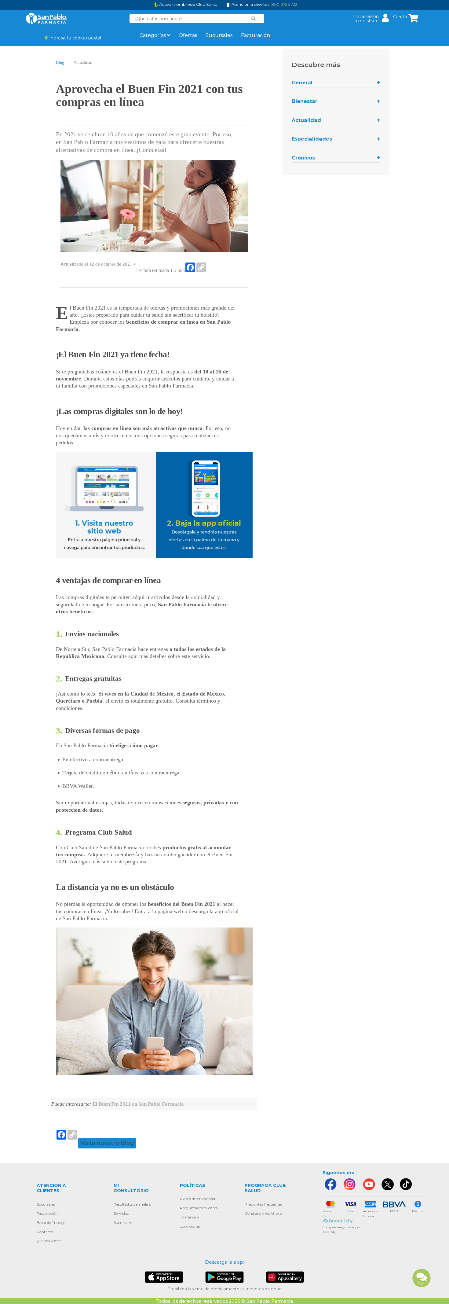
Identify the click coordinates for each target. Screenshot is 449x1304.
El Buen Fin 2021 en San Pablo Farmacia (138, 1104)
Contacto (45, 1231)
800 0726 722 (284, 4)
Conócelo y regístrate (263, 1213)
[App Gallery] (285, 1276)
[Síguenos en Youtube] (368, 1184)
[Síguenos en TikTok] (406, 1184)
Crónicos (303, 158)
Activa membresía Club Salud (188, 4)
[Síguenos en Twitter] (387, 1184)
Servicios (121, 1213)
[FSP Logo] (46, 18)
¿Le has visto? (49, 1241)
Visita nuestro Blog (107, 1143)
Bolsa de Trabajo (51, 1222)
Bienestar (304, 101)
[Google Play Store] (224, 1276)
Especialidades (312, 139)
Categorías (153, 35)
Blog (60, 62)
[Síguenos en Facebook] (330, 1184)
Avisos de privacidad (197, 1198)
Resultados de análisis (132, 1204)
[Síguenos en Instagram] (349, 1184)
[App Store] (164, 1276)
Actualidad (306, 120)
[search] (253, 19)
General (302, 82)
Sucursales (219, 35)
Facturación (255, 35)
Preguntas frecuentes (198, 1208)
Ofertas (188, 35)
